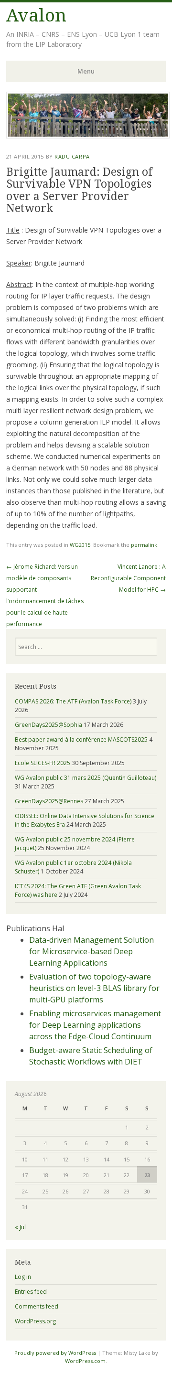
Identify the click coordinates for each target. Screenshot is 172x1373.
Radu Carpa (72, 156)
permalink (144, 544)
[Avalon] (88, 135)
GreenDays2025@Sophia (48, 725)
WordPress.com (85, 1360)
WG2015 (80, 544)
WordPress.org (35, 1321)
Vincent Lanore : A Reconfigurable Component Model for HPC (128, 578)
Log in (23, 1277)
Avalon (36, 15)
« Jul (20, 1227)
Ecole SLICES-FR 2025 (42, 763)
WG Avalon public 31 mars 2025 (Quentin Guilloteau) (85, 778)
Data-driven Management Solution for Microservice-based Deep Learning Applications (91, 951)
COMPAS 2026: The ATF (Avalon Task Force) (73, 701)
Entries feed (31, 1292)
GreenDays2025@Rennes (49, 801)
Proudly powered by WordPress (55, 1352)
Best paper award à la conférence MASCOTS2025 (81, 739)
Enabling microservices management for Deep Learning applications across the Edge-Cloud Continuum (95, 1025)
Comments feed (36, 1306)
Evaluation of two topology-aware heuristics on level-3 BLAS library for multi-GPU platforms (94, 988)
